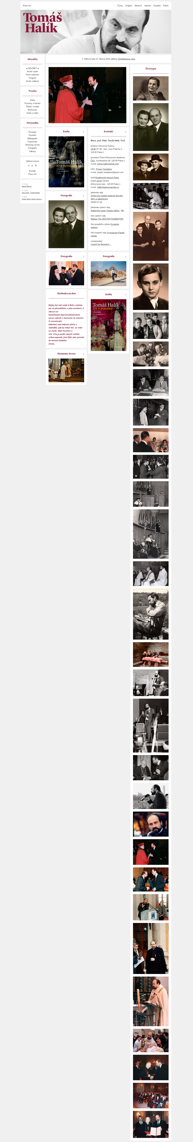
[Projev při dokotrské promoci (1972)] (151, 534)
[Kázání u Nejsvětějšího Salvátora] (151, 1001)
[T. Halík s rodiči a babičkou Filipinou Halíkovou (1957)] (151, 325)
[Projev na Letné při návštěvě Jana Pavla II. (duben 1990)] (151, 824)
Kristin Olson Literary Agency (32, 199)
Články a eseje (32, 106)
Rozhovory (32, 110)
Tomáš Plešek (35, 193)
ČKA (93, 161)
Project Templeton (104, 169)
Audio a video (32, 113)
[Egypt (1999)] (108, 273)
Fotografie (32, 148)
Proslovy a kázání (32, 103)
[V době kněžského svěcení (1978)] (151, 614)
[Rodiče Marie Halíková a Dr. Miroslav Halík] (151, 127)
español (157, 6)
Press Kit (32, 174)
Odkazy (32, 151)
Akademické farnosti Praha (107, 177)
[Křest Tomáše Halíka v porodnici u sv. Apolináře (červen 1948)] (151, 354)
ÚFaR (93, 149)
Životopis (32, 132)
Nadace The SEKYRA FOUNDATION (107, 219)
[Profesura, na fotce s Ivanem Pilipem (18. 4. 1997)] (151, 879)
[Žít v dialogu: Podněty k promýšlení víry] (108, 325)
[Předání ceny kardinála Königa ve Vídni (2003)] (151, 1067)
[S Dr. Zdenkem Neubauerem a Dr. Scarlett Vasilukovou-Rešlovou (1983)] (151, 654)
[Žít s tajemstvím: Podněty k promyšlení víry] (66, 161)
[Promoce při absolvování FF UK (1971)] (151, 466)
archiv (99, 181)
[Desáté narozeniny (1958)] (151, 286)
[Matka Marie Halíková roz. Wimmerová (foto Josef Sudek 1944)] (151, 88)
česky (120, 6)
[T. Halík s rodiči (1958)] (151, 236)
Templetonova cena (126, 59)
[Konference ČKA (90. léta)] (151, 907)
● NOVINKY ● (32, 68)
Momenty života (32, 145)
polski (166, 6)
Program (32, 78)
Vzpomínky (32, 142)
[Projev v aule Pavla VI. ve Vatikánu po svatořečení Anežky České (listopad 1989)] (151, 683)
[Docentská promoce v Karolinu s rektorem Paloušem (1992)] (151, 852)
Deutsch (138, 6)
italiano (147, 6)
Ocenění (32, 135)
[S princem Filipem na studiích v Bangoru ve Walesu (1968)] (151, 440)
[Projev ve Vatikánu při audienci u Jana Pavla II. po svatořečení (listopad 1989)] (151, 725)
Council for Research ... (101, 244)
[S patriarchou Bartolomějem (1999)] (66, 273)
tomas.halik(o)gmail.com (108, 164)
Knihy (32, 100)
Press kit (27, 6)
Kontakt (32, 171)
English (129, 6)
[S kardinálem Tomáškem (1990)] (151, 767)
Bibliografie (32, 138)
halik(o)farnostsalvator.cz (108, 187)
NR (122, 211)
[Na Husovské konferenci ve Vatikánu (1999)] (151, 948)
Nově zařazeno (32, 75)
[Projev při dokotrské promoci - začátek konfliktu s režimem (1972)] (151, 494)
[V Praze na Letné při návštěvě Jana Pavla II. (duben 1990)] (151, 796)
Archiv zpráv (32, 71)
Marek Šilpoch (27, 186)
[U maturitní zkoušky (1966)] (151, 382)
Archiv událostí (32, 81)
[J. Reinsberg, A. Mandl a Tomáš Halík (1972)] (151, 573)
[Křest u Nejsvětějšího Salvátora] (151, 1040)
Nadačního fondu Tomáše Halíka (105, 211)
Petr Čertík (25, 193)
